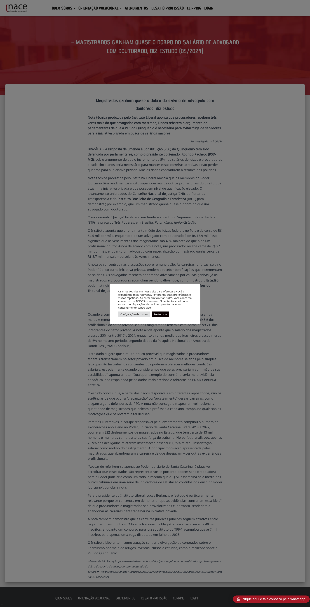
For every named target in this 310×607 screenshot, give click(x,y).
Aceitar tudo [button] (160, 314)
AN (2, 605)
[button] (271, 599)
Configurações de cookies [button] (134, 314)
